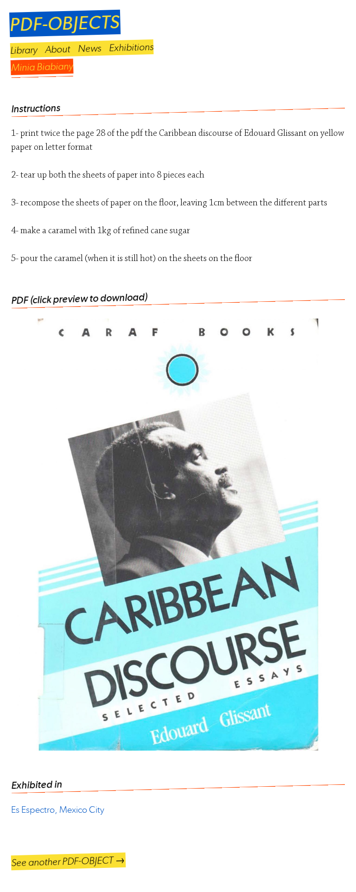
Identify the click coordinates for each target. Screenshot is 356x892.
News (90, 48)
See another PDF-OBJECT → (68, 861)
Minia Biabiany (42, 66)
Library (24, 50)
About (57, 49)
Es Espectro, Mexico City (57, 809)
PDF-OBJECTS (64, 23)
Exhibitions (131, 47)
